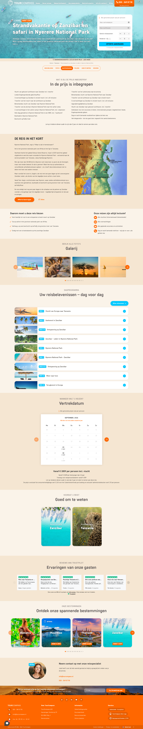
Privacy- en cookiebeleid (112, 727)
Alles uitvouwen (118, 303)
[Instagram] (66, 699)
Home (38, 3)
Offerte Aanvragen (114, 44)
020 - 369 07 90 (125, 2)
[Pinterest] (81, 699)
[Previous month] (36, 439)
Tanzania (56, 63)
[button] (63, 448)
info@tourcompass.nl (66, 676)
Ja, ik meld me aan (115, 690)
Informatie (78, 705)
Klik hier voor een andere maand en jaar (71, 420)
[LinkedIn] (71, 699)
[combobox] (115, 22)
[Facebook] (62, 699)
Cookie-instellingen (98, 727)
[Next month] (106, 439)
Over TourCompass (48, 705)
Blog (111, 3)
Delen (42, 199)
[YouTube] (76, 699)
